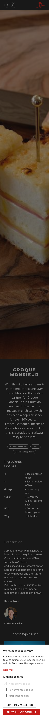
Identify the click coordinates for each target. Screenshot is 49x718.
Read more (9, 669)
